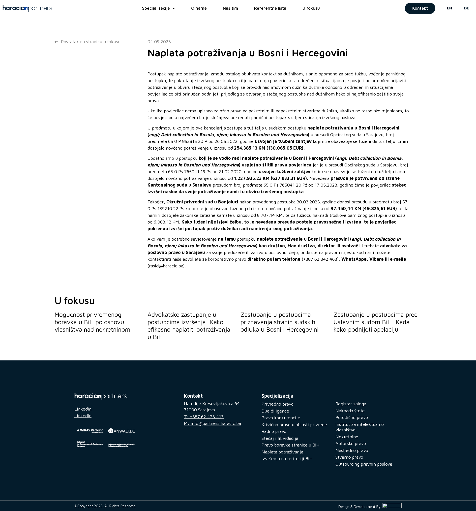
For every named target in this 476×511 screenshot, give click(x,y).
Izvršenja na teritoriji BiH (287, 458)
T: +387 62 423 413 (204, 416)
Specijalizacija (156, 8)
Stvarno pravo (349, 457)
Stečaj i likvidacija (280, 438)
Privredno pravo (278, 404)
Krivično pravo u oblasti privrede (294, 424)
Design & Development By (360, 507)
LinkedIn (82, 409)
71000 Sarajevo (199, 409)
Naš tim (230, 8)
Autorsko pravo (350, 443)
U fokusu (311, 8)
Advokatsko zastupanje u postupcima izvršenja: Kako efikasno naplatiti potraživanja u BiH (189, 325)
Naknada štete (350, 410)
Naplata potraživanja (282, 451)
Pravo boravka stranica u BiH (291, 444)
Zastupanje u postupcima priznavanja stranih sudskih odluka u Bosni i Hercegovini (279, 322)
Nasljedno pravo (351, 450)
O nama (199, 8)
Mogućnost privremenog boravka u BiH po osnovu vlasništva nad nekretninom (92, 322)
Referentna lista (270, 8)
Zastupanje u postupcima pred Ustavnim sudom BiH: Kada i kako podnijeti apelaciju (375, 322)
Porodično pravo (351, 417)
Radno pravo (274, 431)
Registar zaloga (350, 403)
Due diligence (275, 411)
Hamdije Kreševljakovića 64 (212, 403)
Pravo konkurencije (281, 417)
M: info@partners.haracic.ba (212, 423)
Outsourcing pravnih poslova (363, 464)
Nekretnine (346, 436)
